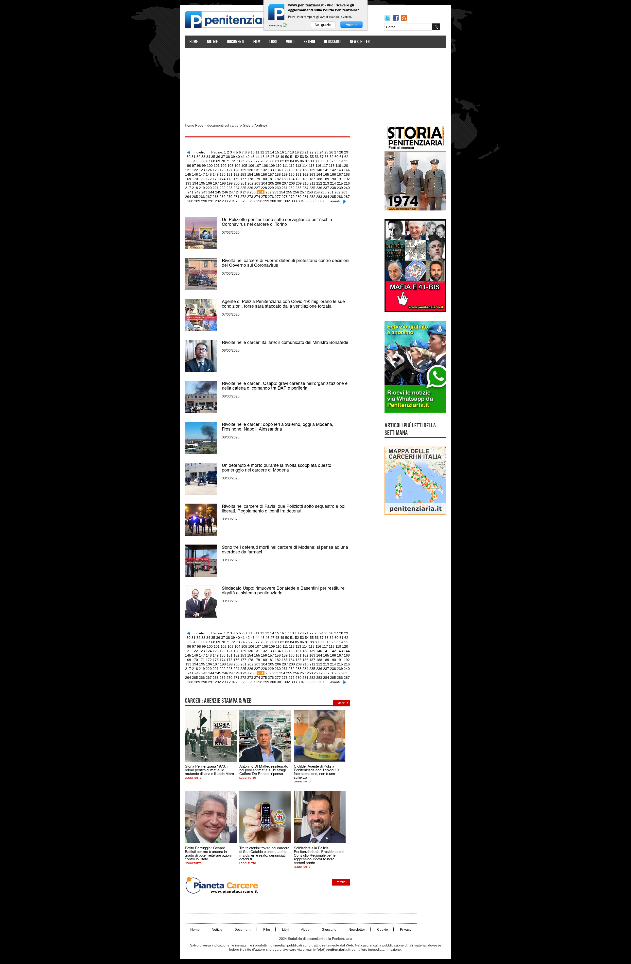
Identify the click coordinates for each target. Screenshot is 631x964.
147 (202, 174)
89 (317, 161)
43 (253, 157)
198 (223, 183)
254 (282, 192)
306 (314, 201)
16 (282, 152)
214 (333, 183)
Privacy (405, 929)
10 (253, 152)
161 (298, 174)
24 (321, 152)
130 (250, 170)
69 (218, 161)
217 (188, 188)
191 (340, 179)
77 (258, 161)
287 (347, 197)
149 (216, 174)
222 (223, 188)
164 (319, 174)
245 (218, 192)
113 (298, 166)
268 (216, 197)
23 (316, 152)
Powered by (275, 25)
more (341, 703)
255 (289, 192)
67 (208, 161)
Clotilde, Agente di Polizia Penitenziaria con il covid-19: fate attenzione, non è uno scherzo (317, 771)
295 (239, 201)
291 (211, 201)
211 (312, 183)
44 (258, 157)
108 (265, 166)
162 (305, 174)
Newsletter (360, 42)
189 (326, 179)
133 (271, 170)
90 (322, 161)
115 (312, 166)
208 (292, 183)
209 (299, 183)
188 (319, 179)
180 (264, 179)
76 (253, 161)
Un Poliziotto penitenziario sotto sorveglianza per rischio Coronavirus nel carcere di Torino (277, 221)
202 (250, 183)
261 (330, 192)
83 (287, 161)
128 (236, 170)
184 (292, 179)
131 (257, 170)
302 (287, 201)
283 (319, 197)
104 (237, 166)
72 (233, 161)
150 (223, 174)
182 (278, 179)
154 (250, 174)
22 (312, 152)
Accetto (351, 25)
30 (189, 157)
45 (262, 157)
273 (250, 197)
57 (322, 157)
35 (213, 157)
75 (248, 161)
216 (347, 183)
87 (307, 161)
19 (297, 152)
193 (188, 183)
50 (287, 157)
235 (312, 188)
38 (228, 157)
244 (211, 192)
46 (267, 157)
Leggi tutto (193, 777)
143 (340, 170)
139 (312, 170)
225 (243, 188)
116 (318, 166)
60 (336, 157)
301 (280, 201)
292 (218, 201)
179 (257, 179)
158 (278, 174)
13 (267, 152)
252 (268, 192)
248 (239, 192)
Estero (309, 42)
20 (302, 152)
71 (228, 161)
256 (296, 192)
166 (333, 174)
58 (327, 157)
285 (333, 197)
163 (312, 174)
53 (302, 157)
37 (223, 157)
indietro (199, 152)
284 (326, 197)
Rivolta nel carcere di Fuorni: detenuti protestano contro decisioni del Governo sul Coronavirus (285, 262)
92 (331, 161)
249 (246, 192)
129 (243, 170)
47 (272, 157)
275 (264, 197)
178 (250, 179)
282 (312, 197)
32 (198, 157)
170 (195, 179)
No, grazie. (323, 25)
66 (203, 161)
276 (271, 197)
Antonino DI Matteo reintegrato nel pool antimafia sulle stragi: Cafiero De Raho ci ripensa (263, 769)
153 (243, 174)
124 (209, 170)
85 (297, 161)
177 (243, 179)
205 (271, 183)
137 (298, 170)
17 (287, 152)
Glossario (332, 42)
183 (285, 179)
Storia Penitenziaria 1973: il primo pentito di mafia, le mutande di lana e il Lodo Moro (209, 769)
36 (218, 157)
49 (282, 157)
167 (340, 174)
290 (204, 201)
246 (225, 192)
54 (307, 157)
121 (188, 170)
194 (195, 183)
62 (346, 157)
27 (336, 152)
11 (257, 152)
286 (340, 197)
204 (264, 183)
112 (292, 166)
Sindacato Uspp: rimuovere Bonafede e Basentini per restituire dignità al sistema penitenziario (283, 590)
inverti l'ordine (255, 125)
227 (257, 188)
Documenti (235, 42)
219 (202, 188)
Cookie (382, 929)
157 (271, 174)
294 (232, 201)
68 (213, 161)
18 (292, 152)
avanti (335, 201)
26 (331, 152)
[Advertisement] (315, 83)
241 (190, 192)
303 (294, 201)
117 (325, 166)
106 (251, 166)
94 (341, 161)
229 (271, 188)
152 (236, 174)
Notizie (212, 42)
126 (223, 170)
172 (209, 179)
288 (190, 201)
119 (338, 166)
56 (317, 157)
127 (229, 170)
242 (197, 192)
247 (232, 192)
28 (341, 152)
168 (347, 174)
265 (195, 197)
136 (292, 170)
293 (225, 201)
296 (245, 201)
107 (258, 166)
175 (229, 179)
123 (202, 170)
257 (303, 192)
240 (347, 188)
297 (252, 201)
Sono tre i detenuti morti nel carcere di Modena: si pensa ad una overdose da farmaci (285, 549)
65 (198, 161)
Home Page (194, 125)
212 (319, 183)
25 (326, 152)
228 (264, 188)
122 (195, 170)
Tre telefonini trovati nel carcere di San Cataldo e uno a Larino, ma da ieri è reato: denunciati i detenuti (264, 853)
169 (188, 179)
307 (321, 201)
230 (278, 188)
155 (257, 174)
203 (257, 183)
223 (229, 188)
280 (298, 197)
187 (312, 179)
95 (346, 161)
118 (331, 166)
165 (326, 174)
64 (193, 161)
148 (209, 174)
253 (275, 192)
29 (346, 152)
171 (202, 179)
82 (282, 161)
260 (324, 192)
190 (333, 179)
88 (312, 161)
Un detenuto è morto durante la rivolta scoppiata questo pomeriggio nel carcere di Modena (276, 467)
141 (326, 170)
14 (272, 152)
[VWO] (288, 25)
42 (248, 157)
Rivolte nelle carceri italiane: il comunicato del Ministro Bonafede (285, 342)
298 (259, 201)
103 (230, 166)
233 (298, 188)
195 (202, 183)
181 (271, 179)
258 (310, 192)
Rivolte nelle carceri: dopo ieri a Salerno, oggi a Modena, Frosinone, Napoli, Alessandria (277, 426)
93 (336, 161)
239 (340, 188)
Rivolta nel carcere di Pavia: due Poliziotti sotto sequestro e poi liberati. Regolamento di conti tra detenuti (283, 508)
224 (236, 188)
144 (347, 170)
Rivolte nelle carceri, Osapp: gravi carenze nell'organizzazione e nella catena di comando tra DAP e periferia (285, 385)
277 (278, 197)
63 (189, 161)
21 (307, 152)
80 (272, 161)
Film (256, 42)
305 (308, 201)
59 (331, 157)
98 (199, 166)
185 (298, 179)
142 (333, 170)
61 (341, 157)
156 (264, 174)
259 (317, 192)
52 (297, 157)
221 (216, 188)
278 (285, 197)
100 (210, 166)
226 (250, 188)
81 (277, 161)
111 (285, 166)
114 (305, 166)
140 (319, 170)
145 (188, 174)
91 (327, 161)
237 (326, 188)
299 (266, 201)
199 (230, 183)
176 (236, 179)
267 (209, 197)
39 (233, 157)
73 (238, 161)
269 (223, 197)
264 (188, 197)
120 (345, 166)
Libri (273, 42)
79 (267, 161)
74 (243, 161)
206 (278, 183)
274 (257, 197)
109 (272, 166)
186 (305, 179)
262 (337, 192)
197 (216, 183)
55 (312, 157)
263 (344, 192)
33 (203, 157)
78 (262, 161)
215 (340, 183)
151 (229, 174)
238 (333, 188)
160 (292, 174)
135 (285, 170)
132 (264, 170)
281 (305, 197)
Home (194, 42)
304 (301, 201)
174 (223, 179)
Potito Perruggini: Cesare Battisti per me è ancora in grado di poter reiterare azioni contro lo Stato (208, 853)
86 (302, 161)
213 (326, 183)
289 (197, 201)
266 (202, 197)
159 (285, 174)
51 (292, 157)
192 (347, 179)
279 (292, 197)
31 (193, 157)
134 (278, 170)
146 (195, 174)
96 (189, 166)
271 (236, 197)
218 (195, 188)
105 (244, 166)
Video (290, 42)
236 (319, 188)
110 (278, 166)
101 (217, 166)
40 (238, 157)
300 (273, 201)
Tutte (341, 882)
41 (243, 157)
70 (223, 161)
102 (224, 166)
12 (262, 152)
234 (305, 188)
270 (229, 197)
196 (209, 183)
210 (306, 183)
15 (277, 152)
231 (285, 188)
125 (216, 170)
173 (216, 179)
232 (292, 188)
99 (204, 166)
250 (253, 192)
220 (209, 188)
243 (204, 192)
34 (208, 157)
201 (243, 183)
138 (305, 170)
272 (243, 197)
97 (194, 166)
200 (237, 183)
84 (292, 161)
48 (277, 157)
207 (285, 183)
